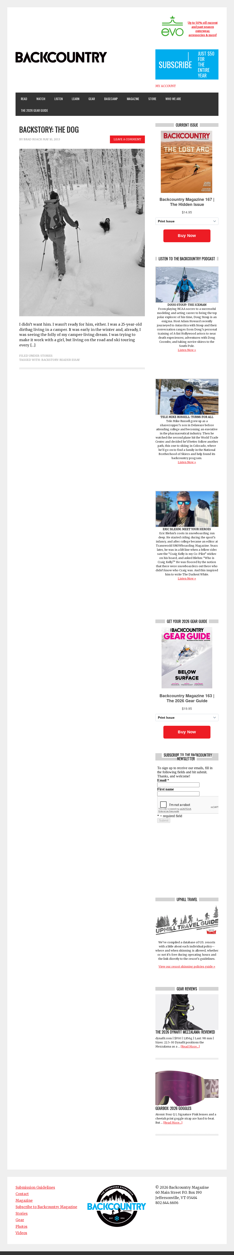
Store (152, 98)
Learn (74, 98)
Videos (21, 1233)
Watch (38, 98)
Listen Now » (187, 350)
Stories (46, 355)
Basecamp (111, 98)
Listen (58, 98)
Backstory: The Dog (49, 129)
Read (24, 98)
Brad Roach (33, 139)
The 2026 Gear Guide (34, 110)
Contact (22, 1194)
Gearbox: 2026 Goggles (173, 1108)
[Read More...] (190, 1046)
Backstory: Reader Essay (60, 360)
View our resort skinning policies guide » (187, 966)
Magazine (131, 98)
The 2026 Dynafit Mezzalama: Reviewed (185, 1032)
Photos (21, 1226)
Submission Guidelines (35, 1187)
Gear (90, 98)
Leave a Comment (127, 139)
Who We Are (171, 98)
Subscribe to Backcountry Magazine (46, 1207)
